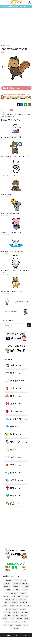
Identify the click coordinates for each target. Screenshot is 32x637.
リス (23, 114)
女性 (15, 612)
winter (11, 114)
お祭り (25, 586)
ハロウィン (10, 599)
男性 (23, 622)
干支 (15, 615)
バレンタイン (21, 599)
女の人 (23, 609)
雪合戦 (8, 116)
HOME (4, 45)
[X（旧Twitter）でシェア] (18, 104)
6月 (15, 580)
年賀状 (24, 615)
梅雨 (19, 618)
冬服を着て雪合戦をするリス (11, 88)
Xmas (7, 586)
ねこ (24, 590)
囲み (8, 609)
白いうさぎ (8, 625)
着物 (18, 625)
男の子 (15, 622)
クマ (6, 596)
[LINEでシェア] (25, 104)
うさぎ (16, 586)
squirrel (7, 114)
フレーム (23, 602)
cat (15, 583)
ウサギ (23, 593)
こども (16, 590)
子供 (7, 615)
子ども (24, 612)
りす (15, 114)
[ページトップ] (28, 633)
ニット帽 (19, 114)
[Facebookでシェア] (21, 104)
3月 (8, 580)
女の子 (7, 612)
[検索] (29, 325)
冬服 (29, 114)
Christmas (24, 583)
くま (7, 590)
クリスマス (16, 596)
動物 (9, 45)
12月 (23, 580)
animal (3, 114)
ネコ (25, 596)
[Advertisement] (16, 28)
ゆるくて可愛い (11, 593)
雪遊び (12, 116)
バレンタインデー (11, 602)
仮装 (4, 606)
